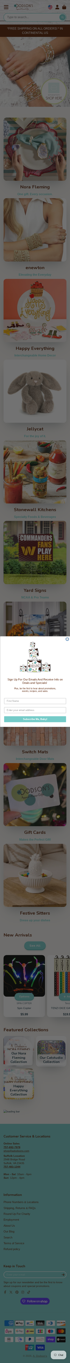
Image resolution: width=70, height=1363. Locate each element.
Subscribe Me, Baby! (35, 719)
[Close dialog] (67, 639)
